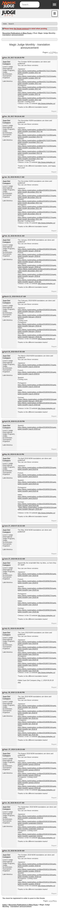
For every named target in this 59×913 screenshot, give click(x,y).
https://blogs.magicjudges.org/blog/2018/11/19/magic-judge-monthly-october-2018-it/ (37, 883)
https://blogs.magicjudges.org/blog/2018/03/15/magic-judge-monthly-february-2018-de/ (37, 336)
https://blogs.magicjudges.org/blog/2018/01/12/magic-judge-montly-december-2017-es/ (37, 202)
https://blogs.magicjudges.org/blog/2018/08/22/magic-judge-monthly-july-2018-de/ (37, 734)
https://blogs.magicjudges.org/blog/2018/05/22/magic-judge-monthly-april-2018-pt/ (37, 490)
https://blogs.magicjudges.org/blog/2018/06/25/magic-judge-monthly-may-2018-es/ (37, 589)
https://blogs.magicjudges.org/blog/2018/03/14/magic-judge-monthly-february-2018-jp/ (37, 310)
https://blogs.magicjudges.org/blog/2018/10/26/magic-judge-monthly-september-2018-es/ (37, 828)
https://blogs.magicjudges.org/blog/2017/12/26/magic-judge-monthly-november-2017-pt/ (37, 147)
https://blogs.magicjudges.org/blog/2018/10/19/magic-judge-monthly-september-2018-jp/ (37, 817)
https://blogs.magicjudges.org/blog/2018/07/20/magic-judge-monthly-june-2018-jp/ (37, 642)
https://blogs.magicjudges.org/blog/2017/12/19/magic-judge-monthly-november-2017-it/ (37, 152)
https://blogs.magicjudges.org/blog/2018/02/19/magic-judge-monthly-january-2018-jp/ (37, 250)
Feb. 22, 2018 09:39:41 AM (14, 236)
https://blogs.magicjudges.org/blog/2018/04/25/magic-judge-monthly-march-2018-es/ (37, 428)
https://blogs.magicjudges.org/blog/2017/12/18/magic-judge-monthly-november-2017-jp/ (37, 130)
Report (53, 111)
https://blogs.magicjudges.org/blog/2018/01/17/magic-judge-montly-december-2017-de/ (37, 218)
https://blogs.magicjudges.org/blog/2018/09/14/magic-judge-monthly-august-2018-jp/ (37, 763)
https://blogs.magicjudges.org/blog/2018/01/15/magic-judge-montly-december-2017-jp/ (37, 191)
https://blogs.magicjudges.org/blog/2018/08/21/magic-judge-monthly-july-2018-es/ (37, 717)
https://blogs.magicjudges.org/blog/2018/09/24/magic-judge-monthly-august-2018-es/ (37, 774)
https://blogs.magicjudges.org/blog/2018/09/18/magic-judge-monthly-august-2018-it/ (37, 781)
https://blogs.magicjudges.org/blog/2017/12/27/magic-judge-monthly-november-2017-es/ (37, 141)
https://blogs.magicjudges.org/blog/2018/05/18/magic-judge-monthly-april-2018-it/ (37, 497)
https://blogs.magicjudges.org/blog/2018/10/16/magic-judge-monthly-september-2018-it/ (37, 835)
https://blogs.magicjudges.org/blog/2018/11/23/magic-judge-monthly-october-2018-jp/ (37, 865)
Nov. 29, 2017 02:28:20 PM (14, 58)
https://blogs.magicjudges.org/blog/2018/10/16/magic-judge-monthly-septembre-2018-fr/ (37, 822)
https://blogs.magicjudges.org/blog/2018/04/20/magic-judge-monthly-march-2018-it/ (37, 393)
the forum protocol (21, 28)
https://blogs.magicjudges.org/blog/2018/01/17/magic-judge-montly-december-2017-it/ (37, 213)
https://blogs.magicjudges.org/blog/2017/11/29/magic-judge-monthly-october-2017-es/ (37, 82)
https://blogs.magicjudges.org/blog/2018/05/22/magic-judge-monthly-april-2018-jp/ (37, 468)
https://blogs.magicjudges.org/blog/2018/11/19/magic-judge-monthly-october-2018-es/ (37, 875)
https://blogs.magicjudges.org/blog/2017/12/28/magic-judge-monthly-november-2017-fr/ (37, 136)
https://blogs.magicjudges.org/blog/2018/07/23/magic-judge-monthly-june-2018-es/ (37, 653)
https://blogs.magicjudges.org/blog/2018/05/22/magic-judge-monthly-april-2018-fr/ (37, 475)
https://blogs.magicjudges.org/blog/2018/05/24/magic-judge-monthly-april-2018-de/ (37, 504)
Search (11, 24)
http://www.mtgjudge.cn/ (46, 103)
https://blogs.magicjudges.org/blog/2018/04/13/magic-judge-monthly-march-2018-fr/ (37, 373)
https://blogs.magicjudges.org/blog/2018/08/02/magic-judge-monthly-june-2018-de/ (37, 670)
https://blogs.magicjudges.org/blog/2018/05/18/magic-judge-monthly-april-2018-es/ (37, 483)
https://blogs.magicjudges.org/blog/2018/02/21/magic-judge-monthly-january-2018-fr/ (37, 255)
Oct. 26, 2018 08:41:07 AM (14, 803)
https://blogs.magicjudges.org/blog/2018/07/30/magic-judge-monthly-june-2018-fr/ (37, 648)
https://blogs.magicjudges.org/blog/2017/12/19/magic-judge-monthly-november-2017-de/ (37, 157)
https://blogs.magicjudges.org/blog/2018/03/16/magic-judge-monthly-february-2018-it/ (37, 330)
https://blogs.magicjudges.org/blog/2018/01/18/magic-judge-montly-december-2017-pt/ (37, 207)
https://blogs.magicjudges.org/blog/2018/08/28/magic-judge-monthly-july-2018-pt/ (37, 723)
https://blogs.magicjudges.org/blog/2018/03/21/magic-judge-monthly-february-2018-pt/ (37, 325)
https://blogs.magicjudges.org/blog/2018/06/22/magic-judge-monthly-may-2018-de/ (37, 611)
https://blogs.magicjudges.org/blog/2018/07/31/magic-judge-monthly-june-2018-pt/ (37, 659)
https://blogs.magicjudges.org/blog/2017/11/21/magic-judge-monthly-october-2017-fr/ (37, 77)
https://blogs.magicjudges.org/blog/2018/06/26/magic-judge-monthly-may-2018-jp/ (37, 574)
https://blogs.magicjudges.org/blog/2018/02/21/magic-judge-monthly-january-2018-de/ (37, 281)
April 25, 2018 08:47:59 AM (14, 352)
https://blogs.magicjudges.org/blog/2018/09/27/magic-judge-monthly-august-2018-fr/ (37, 769)
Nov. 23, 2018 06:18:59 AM (14, 851)
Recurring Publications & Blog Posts (17, 33)
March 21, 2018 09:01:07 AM (15, 296)
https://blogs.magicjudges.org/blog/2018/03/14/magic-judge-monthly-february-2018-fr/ (37, 316)
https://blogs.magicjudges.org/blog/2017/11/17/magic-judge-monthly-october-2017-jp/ (37, 71)
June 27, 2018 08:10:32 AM (14, 559)
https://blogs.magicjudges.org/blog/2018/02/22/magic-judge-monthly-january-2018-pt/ (37, 266)
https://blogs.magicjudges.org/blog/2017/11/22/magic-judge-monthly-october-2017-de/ (37, 99)
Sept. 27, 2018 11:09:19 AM (14, 749)
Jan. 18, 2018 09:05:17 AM (14, 177)
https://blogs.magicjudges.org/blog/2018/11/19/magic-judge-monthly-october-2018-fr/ (37, 870)
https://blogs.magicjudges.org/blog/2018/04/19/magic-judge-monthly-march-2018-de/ (37, 404)
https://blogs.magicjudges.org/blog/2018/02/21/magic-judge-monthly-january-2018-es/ (37, 261)
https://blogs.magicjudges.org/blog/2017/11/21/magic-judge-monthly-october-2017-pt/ (37, 88)
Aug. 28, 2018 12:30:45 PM (14, 692)
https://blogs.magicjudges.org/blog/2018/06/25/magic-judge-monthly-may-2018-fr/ (37, 582)
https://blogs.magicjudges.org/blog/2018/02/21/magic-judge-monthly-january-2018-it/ (37, 275)
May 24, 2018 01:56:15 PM (14, 454)
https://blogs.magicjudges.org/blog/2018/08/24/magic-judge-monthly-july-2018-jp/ (37, 706)
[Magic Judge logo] (8, 13)
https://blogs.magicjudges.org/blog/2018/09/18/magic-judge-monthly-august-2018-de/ (37, 787)
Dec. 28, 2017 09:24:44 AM (14, 116)
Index (5, 24)
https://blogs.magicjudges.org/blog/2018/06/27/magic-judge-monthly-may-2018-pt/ (37, 596)
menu (54, 4)
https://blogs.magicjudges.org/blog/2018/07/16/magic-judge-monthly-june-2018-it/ (37, 664)
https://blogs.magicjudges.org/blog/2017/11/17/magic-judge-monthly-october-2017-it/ (37, 93)
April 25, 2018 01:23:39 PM (14, 421)
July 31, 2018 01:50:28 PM (14, 628)
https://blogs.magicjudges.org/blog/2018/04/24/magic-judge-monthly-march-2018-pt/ (37, 385)
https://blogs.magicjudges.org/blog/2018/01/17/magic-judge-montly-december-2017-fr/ (37, 196)
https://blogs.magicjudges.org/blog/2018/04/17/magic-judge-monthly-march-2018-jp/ (37, 366)
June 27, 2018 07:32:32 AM (14, 526)
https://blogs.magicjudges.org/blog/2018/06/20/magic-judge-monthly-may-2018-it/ (37, 603)
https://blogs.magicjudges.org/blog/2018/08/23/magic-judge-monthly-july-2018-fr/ (37, 712)
